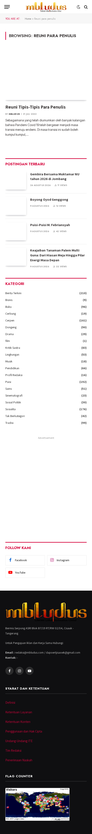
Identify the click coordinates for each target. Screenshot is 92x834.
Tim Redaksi (13, 750)
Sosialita (10, 409)
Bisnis (8, 300)
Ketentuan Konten (17, 722)
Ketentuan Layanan (18, 712)
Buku (8, 307)
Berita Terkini (13, 293)
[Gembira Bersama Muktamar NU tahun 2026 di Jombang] (15, 180)
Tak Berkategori (15, 416)
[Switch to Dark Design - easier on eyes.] (78, 7)
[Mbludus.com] (46, 7)
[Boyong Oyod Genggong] (15, 206)
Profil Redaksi (13, 375)
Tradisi (9, 423)
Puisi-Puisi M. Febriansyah (50, 225)
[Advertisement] (46, 486)
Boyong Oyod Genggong (49, 199)
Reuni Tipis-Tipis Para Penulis (35, 107)
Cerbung (10, 313)
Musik (8, 361)
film (7, 341)
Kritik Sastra (12, 348)
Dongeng (10, 327)
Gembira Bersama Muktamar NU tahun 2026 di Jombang (54, 176)
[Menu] (7, 7)
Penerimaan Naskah (18, 760)
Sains (8, 389)
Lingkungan (12, 354)
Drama (9, 334)
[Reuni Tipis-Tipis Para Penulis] (46, 74)
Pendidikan (12, 368)
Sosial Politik (13, 402)
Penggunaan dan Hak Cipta (23, 731)
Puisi (8, 382)
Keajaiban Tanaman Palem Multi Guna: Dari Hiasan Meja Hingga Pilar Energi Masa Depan (57, 255)
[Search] (85, 7)
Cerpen (9, 320)
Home (28, 19)
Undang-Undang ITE (19, 741)
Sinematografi (13, 395)
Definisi (10, 702)
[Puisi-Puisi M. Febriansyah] (15, 231)
